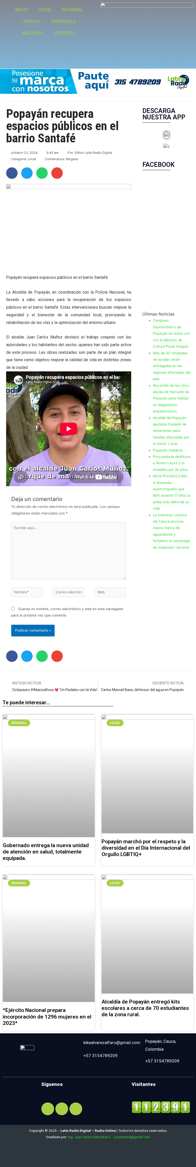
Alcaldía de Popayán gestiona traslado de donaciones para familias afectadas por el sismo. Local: (171, 431)
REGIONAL (72, 9)
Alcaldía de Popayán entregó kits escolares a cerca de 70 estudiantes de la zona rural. (145, 1008)
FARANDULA (63, 21)
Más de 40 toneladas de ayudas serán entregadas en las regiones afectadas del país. (171, 366)
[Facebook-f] (47, 1108)
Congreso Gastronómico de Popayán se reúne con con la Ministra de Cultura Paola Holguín (171, 333)
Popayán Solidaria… (169, 450)
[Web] (110, 593)
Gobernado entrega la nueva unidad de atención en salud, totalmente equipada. (46, 851)
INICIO (21, 9)
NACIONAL (33, 33)
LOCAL (45, 9)
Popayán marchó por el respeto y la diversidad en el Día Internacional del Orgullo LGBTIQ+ (146, 847)
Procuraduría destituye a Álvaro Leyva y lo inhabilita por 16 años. (171, 463)
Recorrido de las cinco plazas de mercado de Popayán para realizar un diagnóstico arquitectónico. (171, 398)
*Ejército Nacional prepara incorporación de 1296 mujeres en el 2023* (47, 1016)
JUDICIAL (31, 21)
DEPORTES (65, 33)
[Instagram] (61, 1108)
